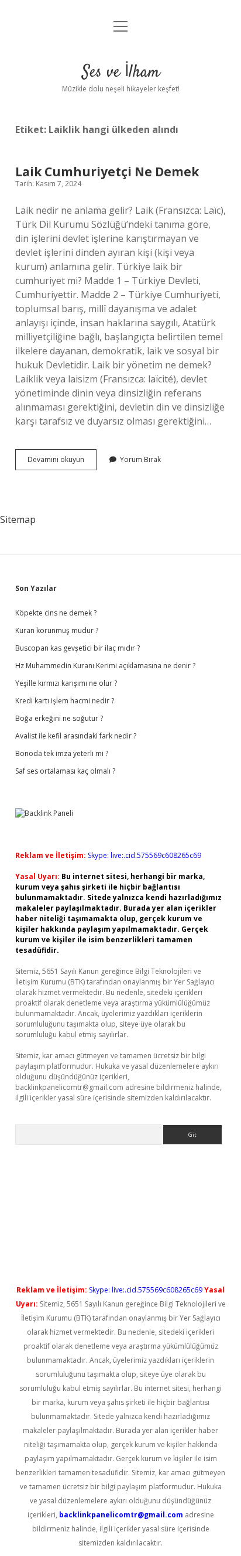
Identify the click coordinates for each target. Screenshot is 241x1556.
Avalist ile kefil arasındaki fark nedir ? (75, 736)
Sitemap (18, 519)
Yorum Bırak (140, 459)
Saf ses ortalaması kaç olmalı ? (65, 771)
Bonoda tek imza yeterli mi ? (61, 753)
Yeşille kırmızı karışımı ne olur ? (66, 683)
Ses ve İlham (121, 72)
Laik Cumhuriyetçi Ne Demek (107, 171)
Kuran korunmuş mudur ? (56, 630)
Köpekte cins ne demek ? (56, 613)
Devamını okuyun (62, 462)
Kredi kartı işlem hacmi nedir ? (64, 701)
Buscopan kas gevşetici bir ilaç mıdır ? (77, 648)
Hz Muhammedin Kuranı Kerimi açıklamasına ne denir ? (105, 666)
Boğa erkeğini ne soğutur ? (59, 718)
